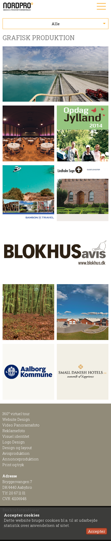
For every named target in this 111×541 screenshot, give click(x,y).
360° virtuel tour (16, 413)
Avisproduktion (16, 453)
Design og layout (17, 447)
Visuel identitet (15, 436)
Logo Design (13, 442)
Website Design (16, 419)
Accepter (96, 531)
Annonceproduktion (20, 459)
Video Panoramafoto (20, 425)
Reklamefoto (13, 430)
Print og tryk (13, 464)
